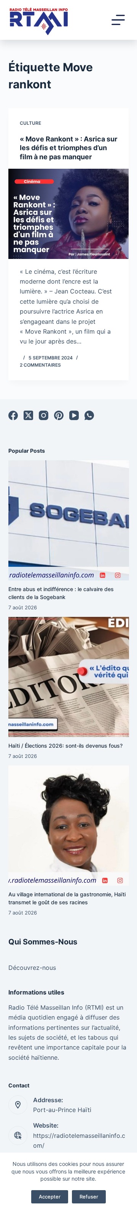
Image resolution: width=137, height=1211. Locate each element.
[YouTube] (74, 415)
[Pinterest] (59, 415)
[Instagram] (43, 415)
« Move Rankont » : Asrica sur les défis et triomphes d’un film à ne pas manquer (68, 148)
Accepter (50, 1197)
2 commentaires (40, 365)
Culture (30, 123)
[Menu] (118, 20)
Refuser (89, 1197)
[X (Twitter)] (28, 415)
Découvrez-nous (32, 967)
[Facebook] (13, 415)
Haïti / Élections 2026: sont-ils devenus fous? (65, 745)
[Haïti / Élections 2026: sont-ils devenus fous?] (68, 677)
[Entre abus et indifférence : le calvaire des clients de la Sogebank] (68, 520)
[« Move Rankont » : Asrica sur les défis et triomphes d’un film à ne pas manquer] (68, 214)
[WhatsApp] (89, 415)
